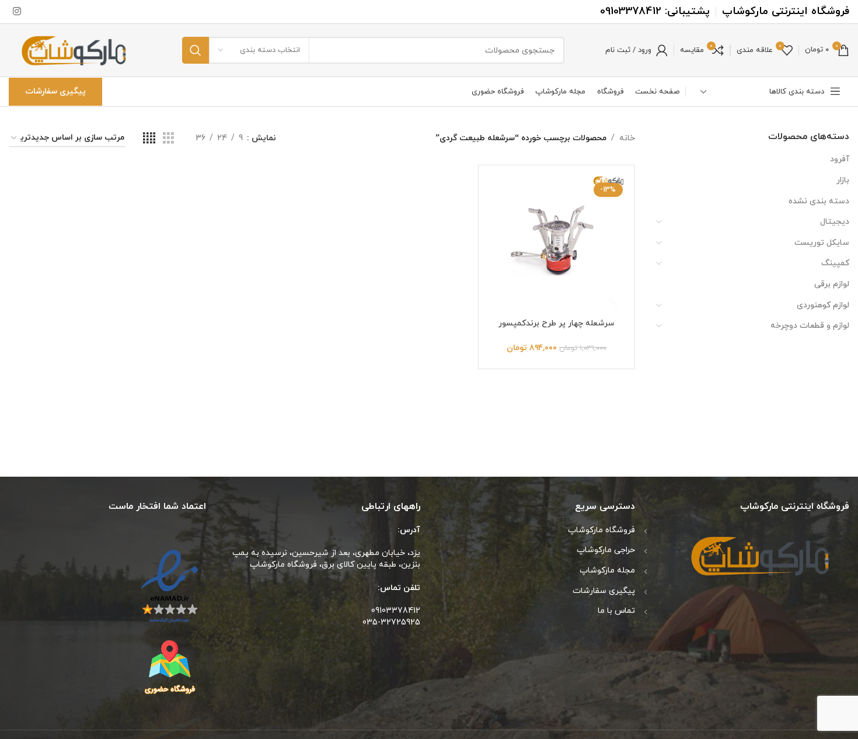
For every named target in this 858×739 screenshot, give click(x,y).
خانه (627, 138)
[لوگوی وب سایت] (75, 49)
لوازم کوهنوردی (823, 305)
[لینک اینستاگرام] (17, 11)
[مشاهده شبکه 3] (168, 139)
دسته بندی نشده (819, 201)
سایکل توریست (821, 242)
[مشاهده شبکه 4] (149, 139)
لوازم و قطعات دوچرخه (809, 325)
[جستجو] (195, 50)
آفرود (839, 159)
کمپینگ (835, 263)
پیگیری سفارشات (55, 91)
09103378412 (630, 11)
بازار (842, 180)
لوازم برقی (831, 284)
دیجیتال (834, 221)
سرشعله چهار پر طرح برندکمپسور (556, 323)
